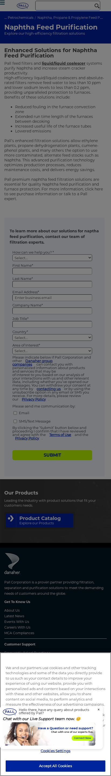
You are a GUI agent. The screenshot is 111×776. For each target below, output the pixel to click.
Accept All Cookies (55, 766)
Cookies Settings (55, 751)
